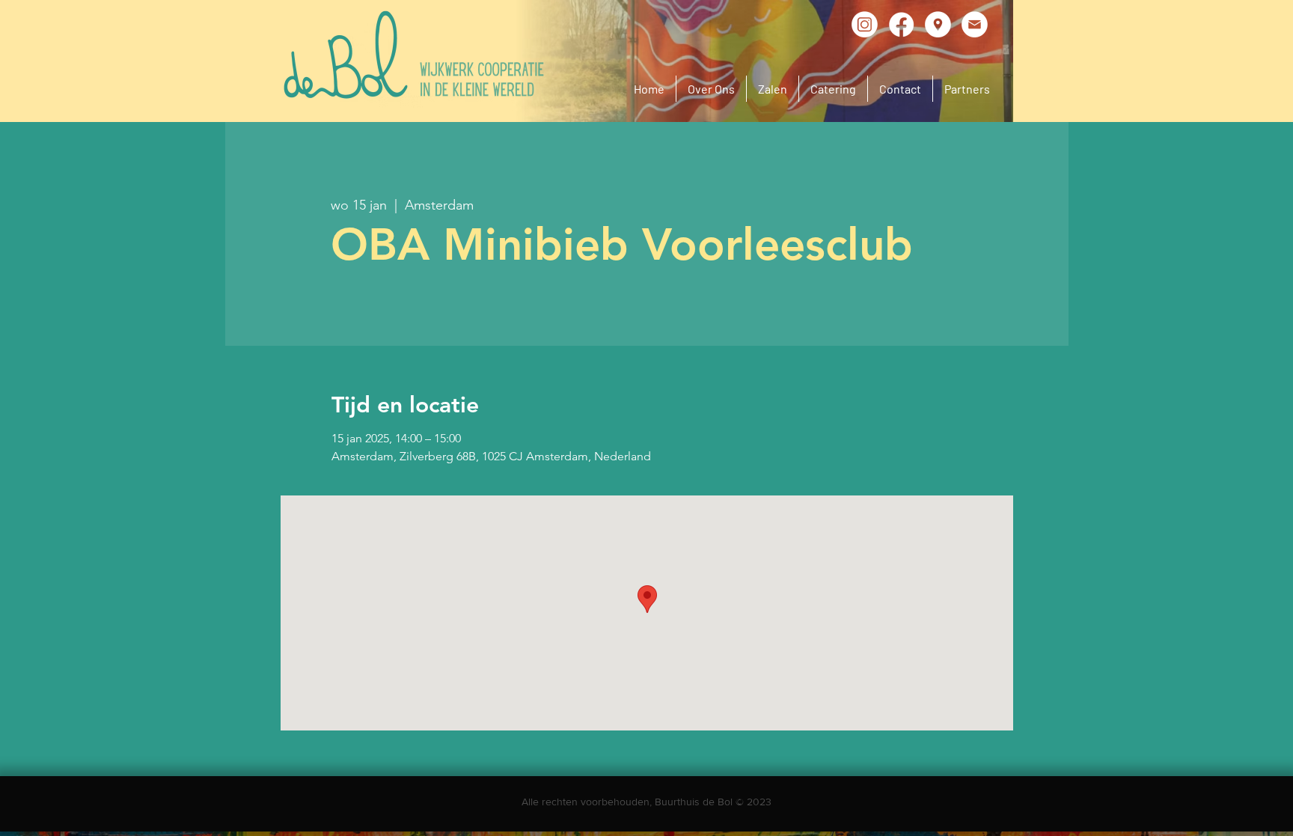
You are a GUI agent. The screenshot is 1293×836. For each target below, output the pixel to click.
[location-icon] (938, 24)
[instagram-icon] (864, 24)
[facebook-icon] (901, 24)
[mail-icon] (974, 24)
